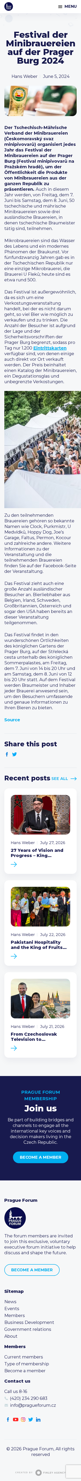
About (10, 1336)
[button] (40, 449)
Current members (23, 1357)
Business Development (29, 1322)
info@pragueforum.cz (33, 1405)
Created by (24, 1473)
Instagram (23, 1419)
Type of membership (26, 1363)
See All (59, 778)
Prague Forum (8, 6)
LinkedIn (38, 1419)
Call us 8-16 (15, 1391)
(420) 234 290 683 (28, 1398)
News (10, 1301)
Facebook (7, 754)
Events (11, 1308)
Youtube (15, 1419)
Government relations (27, 1329)
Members (14, 1315)
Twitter (14, 754)
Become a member (40, 1157)
